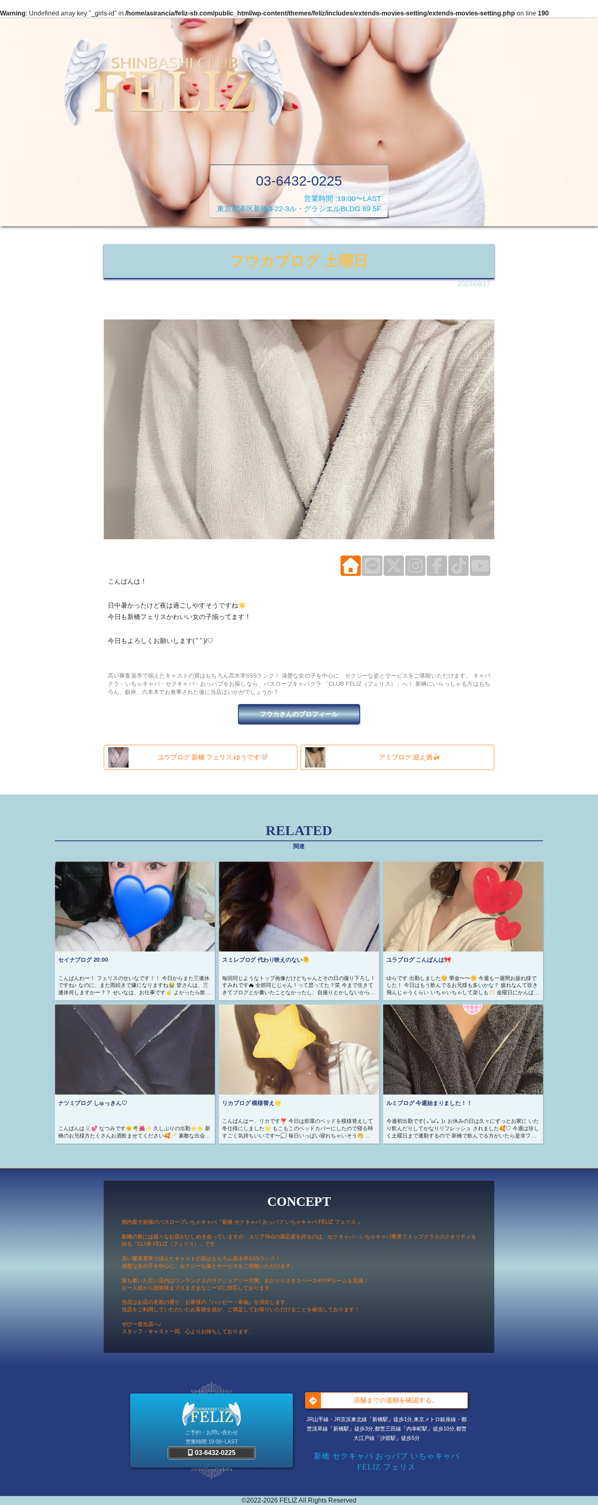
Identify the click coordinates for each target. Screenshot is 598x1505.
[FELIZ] (173, 83)
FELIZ (288, 1500)
